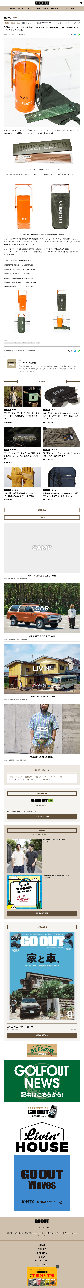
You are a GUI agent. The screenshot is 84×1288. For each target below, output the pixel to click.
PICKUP (21, 9)
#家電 (11, 777)
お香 (38, 342)
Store (46, 9)
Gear (16, 6)
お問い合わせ (18, 1233)
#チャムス (18, 777)
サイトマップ (42, 1235)
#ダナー (62, 777)
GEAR (15, 18)
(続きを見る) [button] (30, 371)
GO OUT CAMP (68, 9)
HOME (7, 23)
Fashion (5, 6)
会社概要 (9, 1233)
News (12, 9)
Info (76, 6)
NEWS (13, 23)
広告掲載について (31, 1233)
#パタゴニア (46, 780)
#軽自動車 (38, 777)
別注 (19, 342)
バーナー (7, 342)
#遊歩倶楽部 (28, 777)
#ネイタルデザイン (33, 780)
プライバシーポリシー (53, 1233)
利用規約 (41, 1233)
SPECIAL (30, 9)
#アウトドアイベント (51, 777)
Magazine (55, 9)
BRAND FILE (42, 1261)
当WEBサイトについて (70, 1233)
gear (18, 23)
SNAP (38, 9)
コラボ (14, 342)
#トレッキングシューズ (16, 780)
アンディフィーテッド (28, 342)
